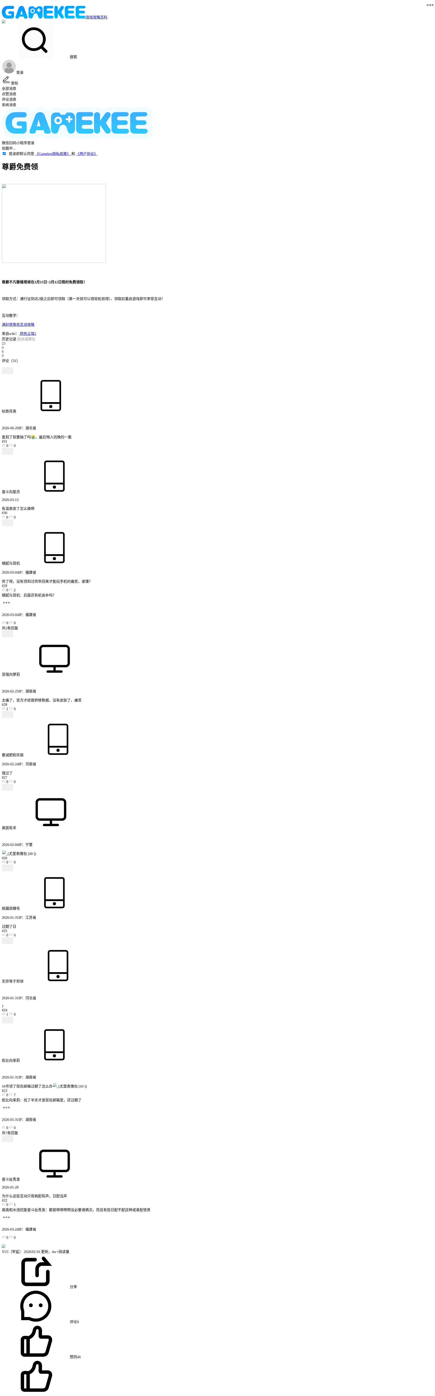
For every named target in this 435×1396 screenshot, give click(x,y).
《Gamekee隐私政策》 (53, 154)
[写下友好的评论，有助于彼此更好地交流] (105, 365)
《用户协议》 (87, 154)
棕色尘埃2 (27, 334)
